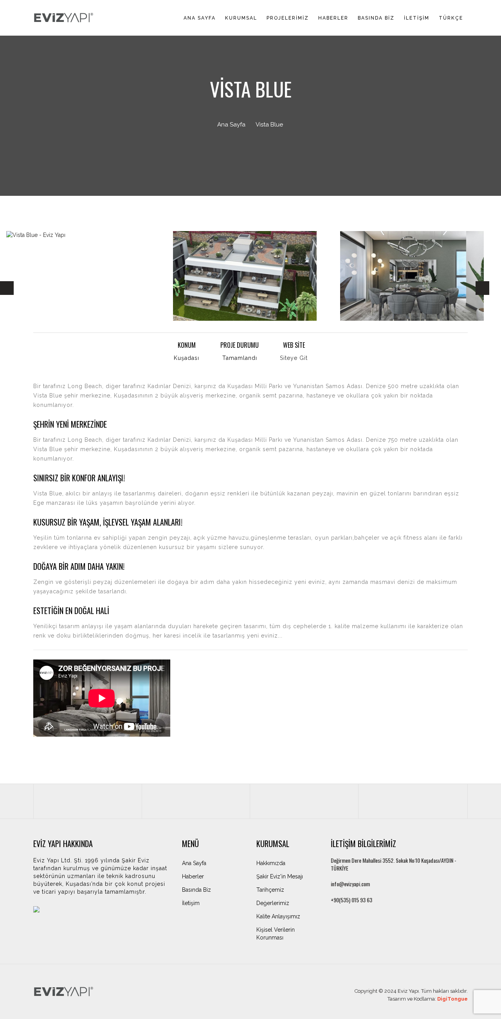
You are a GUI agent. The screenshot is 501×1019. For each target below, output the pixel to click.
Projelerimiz (288, 18)
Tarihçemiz (270, 890)
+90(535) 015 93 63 (351, 900)
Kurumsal (241, 18)
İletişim (416, 18)
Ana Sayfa (200, 18)
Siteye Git (294, 358)
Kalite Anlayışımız (278, 916)
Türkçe (451, 18)
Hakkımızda (270, 863)
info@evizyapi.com (350, 884)
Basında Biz (376, 18)
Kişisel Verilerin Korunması (275, 934)
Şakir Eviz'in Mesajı (279, 876)
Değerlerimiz (272, 903)
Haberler (333, 18)
